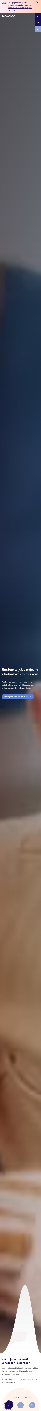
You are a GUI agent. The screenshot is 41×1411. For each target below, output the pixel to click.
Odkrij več (8, 696)
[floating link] (38, 22)
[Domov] (8, 16)
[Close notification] (37, 2)
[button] (15, 1347)
